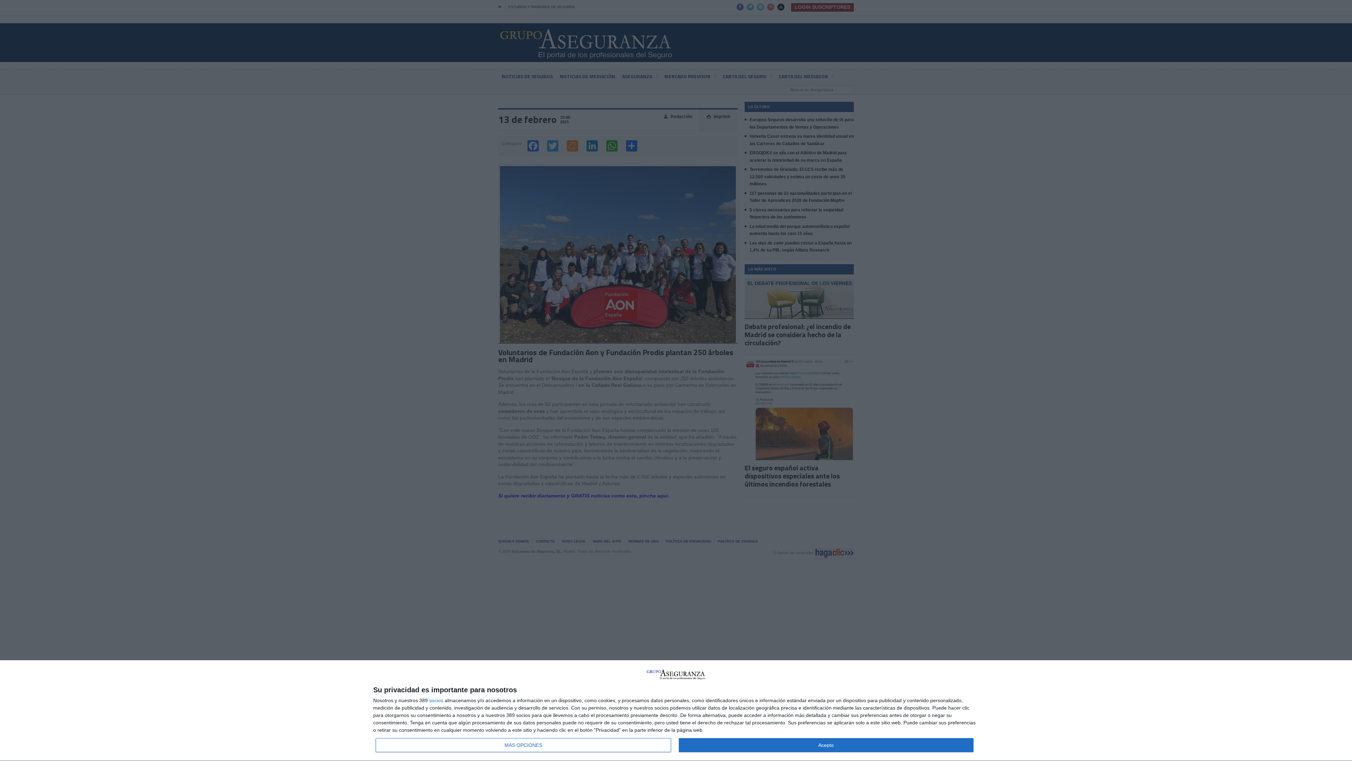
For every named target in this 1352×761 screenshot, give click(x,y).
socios (436, 700)
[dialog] (676, 711)
